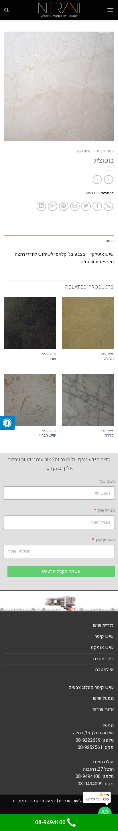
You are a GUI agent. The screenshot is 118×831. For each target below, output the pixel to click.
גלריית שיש (103, 625)
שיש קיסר (104, 636)
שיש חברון (47, 435)
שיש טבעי (83, 151)
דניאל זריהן (46, 801)
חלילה (109, 359)
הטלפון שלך (105, 539)
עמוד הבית (105, 151)
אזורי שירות (103, 709)
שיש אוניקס (102, 647)
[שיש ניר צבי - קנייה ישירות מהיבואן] (59, 10)
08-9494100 (50, 822)
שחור (52, 359)
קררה (109, 435)
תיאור (109, 240)
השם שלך (107, 481)
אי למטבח (104, 669)
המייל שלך (106, 510)
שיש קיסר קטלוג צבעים (91, 687)
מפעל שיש (103, 698)
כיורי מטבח (103, 658)
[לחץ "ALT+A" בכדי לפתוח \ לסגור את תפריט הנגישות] (7, 423)
